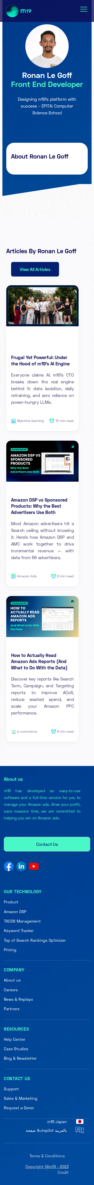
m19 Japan (57, 1121)
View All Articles (35, 269)
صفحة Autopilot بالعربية (46, 1130)
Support (11, 1088)
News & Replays (18, 999)
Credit (63, 1172)
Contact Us (47, 844)
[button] (83, 9)
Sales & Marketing (20, 1098)
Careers (11, 989)
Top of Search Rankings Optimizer (35, 940)
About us (12, 980)
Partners (12, 1008)
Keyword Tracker (19, 930)
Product (11, 901)
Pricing (10, 949)
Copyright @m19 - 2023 (47, 1166)
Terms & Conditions (47, 1155)
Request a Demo (19, 1107)
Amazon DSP (15, 911)
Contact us (17, 1078)
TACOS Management (22, 921)
